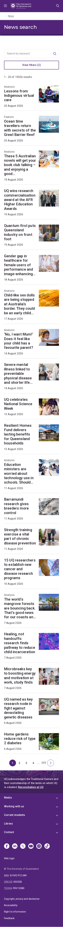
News (11, 16)
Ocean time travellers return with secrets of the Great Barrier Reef (20, 128)
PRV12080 (18, 888)
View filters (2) (31, 65)
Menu (5, 6)
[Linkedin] (14, 846)
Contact (9, 832)
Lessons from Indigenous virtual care (19, 95)
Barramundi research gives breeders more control (16, 506)
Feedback (9, 918)
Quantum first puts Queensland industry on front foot (20, 232)
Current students (14, 815)
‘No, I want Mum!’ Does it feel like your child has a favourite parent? (18, 341)
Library (8, 823)
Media (8, 797)
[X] (23, 846)
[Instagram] (39, 846)
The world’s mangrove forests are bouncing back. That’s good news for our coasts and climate (19, 608)
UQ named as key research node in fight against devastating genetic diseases (18, 708)
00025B (17, 881)
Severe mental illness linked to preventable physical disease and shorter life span (18, 374)
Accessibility (10, 905)
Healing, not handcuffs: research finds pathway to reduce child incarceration (19, 643)
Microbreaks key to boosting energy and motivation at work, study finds (20, 675)
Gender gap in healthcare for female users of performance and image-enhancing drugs (18, 265)
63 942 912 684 (18, 875)
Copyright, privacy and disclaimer (22, 898)
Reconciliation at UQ (31, 787)
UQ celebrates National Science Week (18, 404)
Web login (9, 858)
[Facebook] (6, 846)
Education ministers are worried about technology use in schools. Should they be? (19, 473)
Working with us (14, 806)
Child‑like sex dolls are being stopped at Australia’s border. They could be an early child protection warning (20, 304)
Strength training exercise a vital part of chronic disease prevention (20, 536)
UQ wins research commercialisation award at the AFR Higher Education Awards (19, 200)
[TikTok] (47, 846)
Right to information (15, 911)
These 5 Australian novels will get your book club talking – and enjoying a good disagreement (20, 165)
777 (44, 763)
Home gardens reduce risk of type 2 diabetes (19, 738)
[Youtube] (31, 846)
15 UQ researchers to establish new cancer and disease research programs (20, 569)
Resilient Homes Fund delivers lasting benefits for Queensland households (18, 434)
